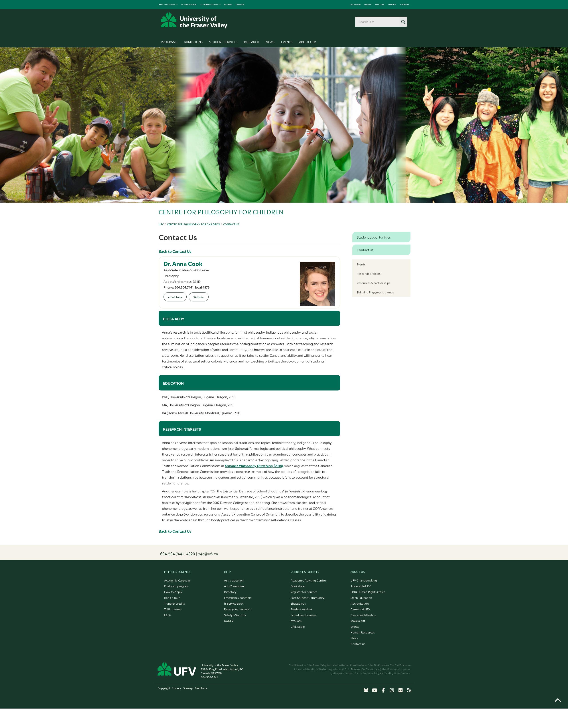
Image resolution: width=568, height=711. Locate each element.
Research (251, 41)
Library (392, 4)
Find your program (176, 586)
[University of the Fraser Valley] (194, 20)
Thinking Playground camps (375, 292)
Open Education (361, 597)
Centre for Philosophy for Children (193, 224)
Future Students (168, 4)
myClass (379, 4)
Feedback (201, 688)
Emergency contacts (237, 597)
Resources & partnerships (373, 283)
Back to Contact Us (175, 251)
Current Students (211, 4)
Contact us (358, 643)
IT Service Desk (233, 603)
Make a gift (358, 620)
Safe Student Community (307, 597)
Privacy (176, 688)
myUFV (367, 4)
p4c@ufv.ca (208, 553)
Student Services (223, 41)
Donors (240, 4)
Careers (404, 4)
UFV (161, 224)
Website (198, 297)
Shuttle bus (298, 603)
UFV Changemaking (364, 580)
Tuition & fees (173, 609)
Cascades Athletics (363, 615)
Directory (230, 592)
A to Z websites (234, 586)
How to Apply (173, 592)
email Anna (175, 297)
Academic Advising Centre (308, 580)
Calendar (355, 4)
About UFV (307, 41)
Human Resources (363, 632)
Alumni (228, 4)
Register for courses (304, 592)
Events (286, 41)
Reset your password (238, 609)
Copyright (164, 688)
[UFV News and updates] (409, 690)
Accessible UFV (361, 586)
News (270, 41)
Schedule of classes (303, 615)
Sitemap (188, 688)
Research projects (369, 273)
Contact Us (231, 224)
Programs (169, 41)
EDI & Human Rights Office (368, 592)
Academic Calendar (177, 580)
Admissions (193, 41)
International (189, 4)
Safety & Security (235, 615)
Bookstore (297, 586)
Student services (301, 609)
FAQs (167, 615)
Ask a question (234, 580)
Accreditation (360, 603)
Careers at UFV (360, 609)
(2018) (254, 465)
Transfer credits (174, 603)
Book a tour (172, 597)
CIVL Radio (298, 626)
